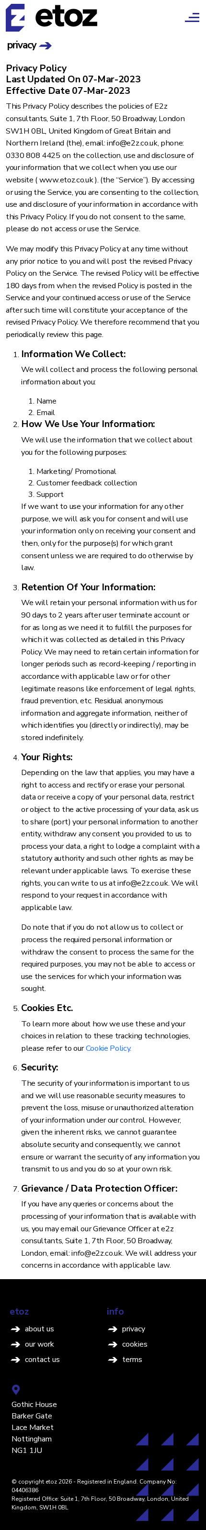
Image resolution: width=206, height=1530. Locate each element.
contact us (42, 1359)
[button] (183, 17)
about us (39, 1329)
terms (132, 1359)
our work (39, 1344)
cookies (135, 1344)
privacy (133, 1329)
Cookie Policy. (109, 1048)
